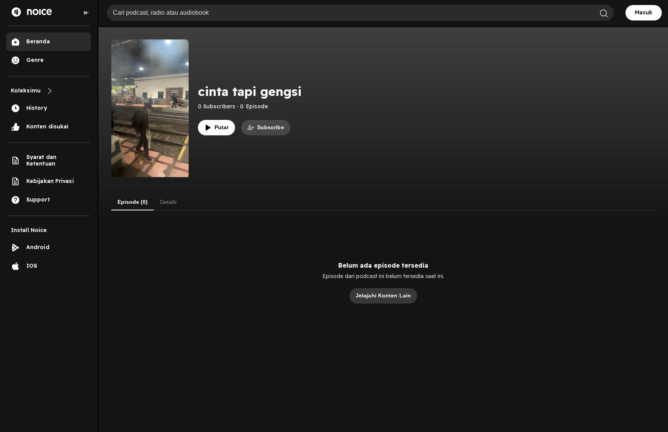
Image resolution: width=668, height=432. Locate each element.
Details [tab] (168, 202)
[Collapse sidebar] (86, 13)
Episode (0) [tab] (133, 202)
